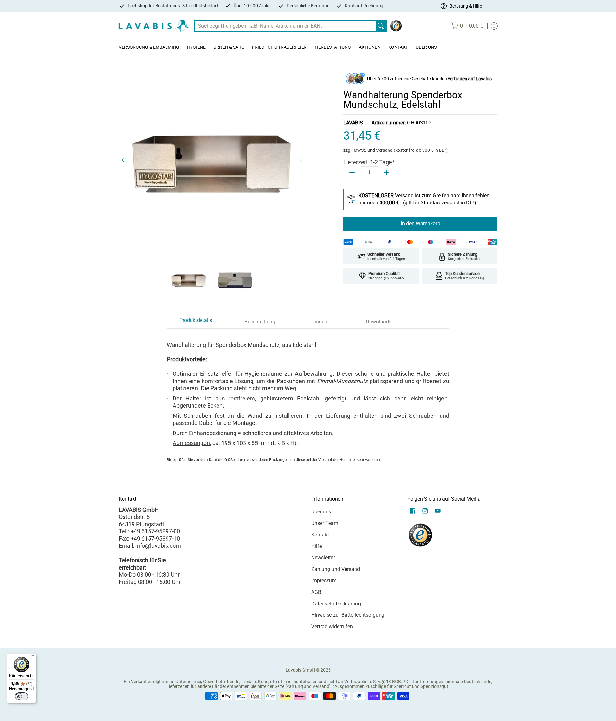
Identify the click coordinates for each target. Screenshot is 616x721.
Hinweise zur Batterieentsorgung (347, 615)
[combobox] (285, 26)
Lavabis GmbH (300, 670)
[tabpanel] (308, 399)
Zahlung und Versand (335, 569)
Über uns (321, 512)
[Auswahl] (386, 172)
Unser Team (324, 523)
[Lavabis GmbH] (154, 26)
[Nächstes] (300, 160)
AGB (316, 592)
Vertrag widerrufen (332, 626)
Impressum (324, 581)
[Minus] (352, 172)
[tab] (196, 322)
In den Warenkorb (420, 223)
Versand (385, 150)
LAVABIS (353, 123)
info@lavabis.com (158, 545)
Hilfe (316, 546)
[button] (412, 511)
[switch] (21, 696)
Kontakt (320, 535)
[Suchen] (381, 26)
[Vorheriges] (123, 160)
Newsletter (323, 557)
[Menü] (32, 657)
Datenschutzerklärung (336, 604)
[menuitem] (467, 26)
